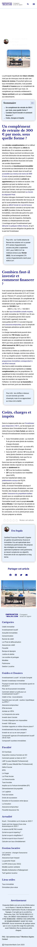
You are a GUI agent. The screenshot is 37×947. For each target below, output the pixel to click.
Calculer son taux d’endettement (13, 841)
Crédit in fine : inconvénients (12, 697)
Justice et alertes (8, 654)
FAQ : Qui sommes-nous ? (11, 937)
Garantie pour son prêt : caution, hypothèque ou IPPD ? (18, 701)
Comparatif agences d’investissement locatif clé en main (18, 737)
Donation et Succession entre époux (15, 801)
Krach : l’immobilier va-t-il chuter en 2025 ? (17, 821)
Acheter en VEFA (8, 711)
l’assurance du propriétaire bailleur (19, 494)
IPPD (4, 770)
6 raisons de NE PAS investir (12, 829)
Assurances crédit (8, 645)
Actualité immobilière (9, 633)
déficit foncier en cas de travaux (20, 205)
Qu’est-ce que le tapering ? (11, 832)
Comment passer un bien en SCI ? (14, 758)
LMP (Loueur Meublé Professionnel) (15, 761)
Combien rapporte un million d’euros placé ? (18, 726)
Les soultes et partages (10, 657)
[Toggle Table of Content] (31, 103)
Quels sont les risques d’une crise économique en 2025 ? (14, 825)
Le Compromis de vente (10, 714)
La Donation (6, 804)
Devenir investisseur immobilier (13, 681)
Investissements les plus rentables (14, 730)
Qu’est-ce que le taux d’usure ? (13, 838)
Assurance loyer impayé (10, 858)
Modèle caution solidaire (11, 867)
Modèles (5, 660)
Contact (5, 939)
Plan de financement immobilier (13, 689)
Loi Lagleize (6, 792)
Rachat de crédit (8, 639)
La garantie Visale (8, 861)
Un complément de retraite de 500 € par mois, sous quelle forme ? (19, 109)
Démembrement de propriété (12, 789)
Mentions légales (27, 937)
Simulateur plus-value (10, 887)
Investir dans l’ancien (9, 717)
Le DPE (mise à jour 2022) (11, 864)
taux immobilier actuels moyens (21, 312)
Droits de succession (9, 798)
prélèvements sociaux (10, 480)
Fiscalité (5, 648)
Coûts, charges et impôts (15, 118)
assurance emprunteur (13, 325)
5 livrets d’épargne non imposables (14, 720)
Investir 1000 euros (9, 723)
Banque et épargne (9, 651)
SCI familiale (6, 752)
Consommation (7, 636)
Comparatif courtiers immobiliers (14, 741)
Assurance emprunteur (10, 705)
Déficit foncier (7, 767)
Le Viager (5, 773)
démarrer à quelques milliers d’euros (15, 226)
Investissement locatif (20, 13)
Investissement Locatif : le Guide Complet (17, 678)
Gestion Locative (8, 666)
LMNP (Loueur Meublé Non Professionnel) (17, 764)
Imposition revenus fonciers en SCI (14, 755)
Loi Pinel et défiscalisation (11, 642)
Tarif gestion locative (9, 873)
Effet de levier (7, 708)
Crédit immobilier (8, 627)
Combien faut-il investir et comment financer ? (19, 114)
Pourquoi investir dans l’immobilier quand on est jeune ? (18, 685)
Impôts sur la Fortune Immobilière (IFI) (16, 786)
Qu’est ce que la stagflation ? (12, 835)
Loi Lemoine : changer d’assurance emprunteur (14, 854)
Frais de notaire (7, 795)
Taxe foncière (7, 782)
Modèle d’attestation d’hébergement (15, 870)
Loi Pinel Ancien (8, 776)
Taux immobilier (8, 884)
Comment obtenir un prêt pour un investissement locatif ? (14, 693)
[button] (28, 4)
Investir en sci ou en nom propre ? (14, 733)
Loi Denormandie (8, 779)
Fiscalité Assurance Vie (10, 810)
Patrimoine (6, 663)
